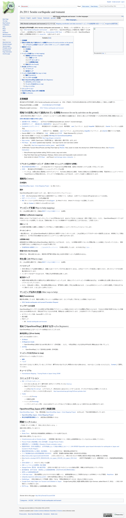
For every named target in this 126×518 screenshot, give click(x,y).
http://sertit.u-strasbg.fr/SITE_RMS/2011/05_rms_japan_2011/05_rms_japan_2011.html (49, 458)
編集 (23, 359)
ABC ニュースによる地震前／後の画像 (34, 465)
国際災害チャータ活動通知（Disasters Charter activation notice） (42, 444)
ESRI (23, 169)
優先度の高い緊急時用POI (43, 124)
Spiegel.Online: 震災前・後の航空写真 (34, 467)
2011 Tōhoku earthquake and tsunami (52, 108)
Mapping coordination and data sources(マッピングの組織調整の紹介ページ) (80, 23)
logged (52, 200)
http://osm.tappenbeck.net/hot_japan (43, 145)
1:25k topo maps (27, 474)
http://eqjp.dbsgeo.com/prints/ (51, 138)
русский (53, 18)
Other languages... (71, 20)
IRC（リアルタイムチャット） (31, 381)
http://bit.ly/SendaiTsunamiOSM (45, 495)
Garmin (108, 126)
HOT (23, 196)
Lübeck (34, 142)
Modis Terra (25, 433)
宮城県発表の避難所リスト (30, 247)
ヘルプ (24, 361)
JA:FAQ (24, 347)
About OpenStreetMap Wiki (35, 514)
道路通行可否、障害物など (30, 121)
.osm (72, 126)
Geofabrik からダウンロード (30, 126)
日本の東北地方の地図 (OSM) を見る (31, 118)
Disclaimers (47, 514)
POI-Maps (25, 142)
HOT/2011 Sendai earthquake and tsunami (48, 500)
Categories (23, 500)
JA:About (25, 339)
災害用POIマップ (27, 124)
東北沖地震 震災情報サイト (30, 167)
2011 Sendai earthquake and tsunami (35, 30)
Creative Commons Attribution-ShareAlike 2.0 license (48, 510)
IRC (23, 200)
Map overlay (26, 140)
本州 (60, 133)
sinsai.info (42, 34)
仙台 (46, 133)
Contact (31, 203)
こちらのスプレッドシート (49, 247)
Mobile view (54, 514)
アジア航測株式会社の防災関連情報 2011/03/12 (36, 453)
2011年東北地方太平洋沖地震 (51, 105)
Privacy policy (23, 514)
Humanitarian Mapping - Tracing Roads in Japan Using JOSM (41, 373)
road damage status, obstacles (63, 157)
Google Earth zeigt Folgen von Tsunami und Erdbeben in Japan (42, 481)
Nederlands (46, 18)
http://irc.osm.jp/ (36, 389)
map (103, 53)
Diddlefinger (25, 479)
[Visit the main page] (9, 8)
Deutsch (23, 18)
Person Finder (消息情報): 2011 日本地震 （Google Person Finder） (43, 442)
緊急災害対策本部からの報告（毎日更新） (35, 451)
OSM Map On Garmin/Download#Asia (60, 135)
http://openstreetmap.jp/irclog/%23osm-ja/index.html (70, 391)
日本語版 (61, 145)
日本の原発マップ (27, 462)
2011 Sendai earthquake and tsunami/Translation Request (40, 302)
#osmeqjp (35, 401)
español (34, 18)
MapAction (110, 474)
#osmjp (34, 396)
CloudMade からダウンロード (31, 131)
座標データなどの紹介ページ (51, 211)
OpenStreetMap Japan (27, 412)
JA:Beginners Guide (28, 342)
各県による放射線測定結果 (30, 472)
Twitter (24, 394)
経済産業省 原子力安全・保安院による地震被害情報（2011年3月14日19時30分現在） (49, 470)
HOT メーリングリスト (29, 198)
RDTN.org (25, 486)
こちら (87, 247)
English (28, 18)
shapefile (91, 126)
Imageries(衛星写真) (111, 23)
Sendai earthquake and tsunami (37, 321)
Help (122, 16)
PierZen (62, 147)
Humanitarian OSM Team (54, 32)
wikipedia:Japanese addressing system (34, 477)
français (39, 18)
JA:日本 (30, 500)
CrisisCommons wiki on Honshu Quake (34, 439)
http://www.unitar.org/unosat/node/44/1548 (35, 456)
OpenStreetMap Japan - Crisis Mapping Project (34, 186)
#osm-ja (69, 384)
